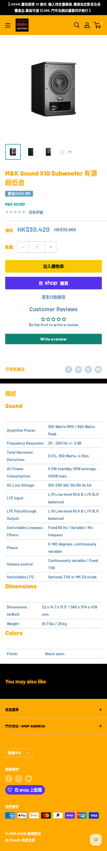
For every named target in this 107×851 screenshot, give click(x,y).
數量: (9, 247)
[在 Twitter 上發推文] (88, 369)
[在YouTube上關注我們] (28, 778)
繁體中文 (15, 753)
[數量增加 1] (50, 247)
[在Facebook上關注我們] (8, 778)
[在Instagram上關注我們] (18, 778)
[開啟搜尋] (77, 25)
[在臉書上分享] (68, 369)
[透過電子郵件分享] (98, 369)
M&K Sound (15, 204)
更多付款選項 (53, 297)
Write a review (53, 338)
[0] (97, 25)
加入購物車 (53, 266)
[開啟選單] (7, 25)
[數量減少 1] (23, 247)
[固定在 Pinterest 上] (78, 369)
